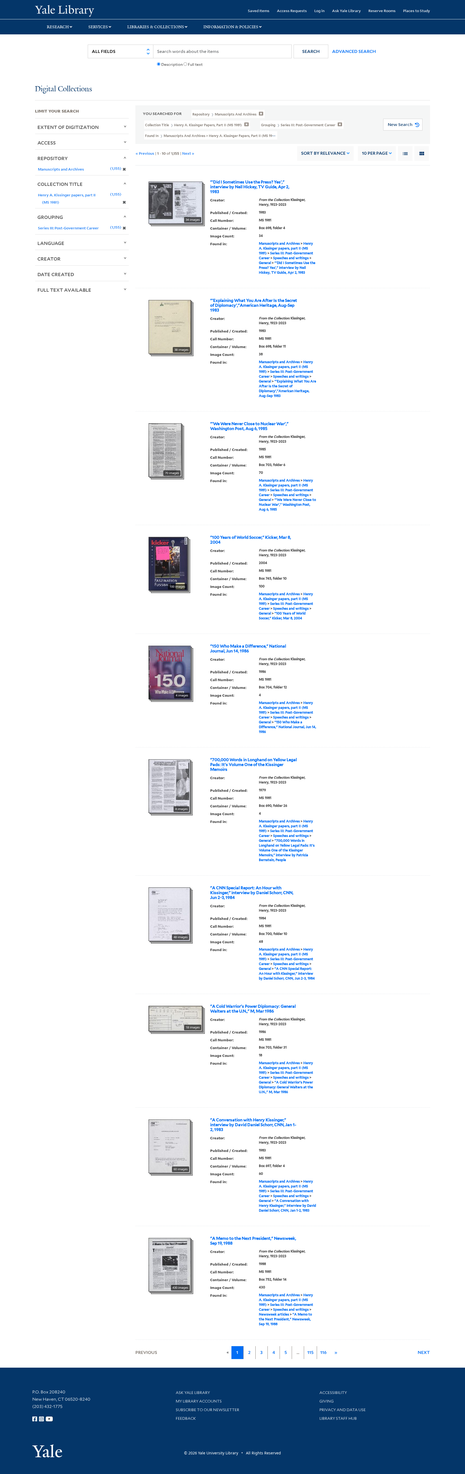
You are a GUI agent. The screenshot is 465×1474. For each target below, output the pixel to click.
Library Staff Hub (338, 1418)
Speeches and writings (291, 258)
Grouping (50, 217)
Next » (188, 153)
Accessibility (333, 1392)
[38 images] (170, 326)
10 (375, 153)
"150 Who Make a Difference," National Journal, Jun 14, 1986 (248, 648)
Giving (326, 1401)
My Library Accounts (199, 1401)
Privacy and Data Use (342, 1410)
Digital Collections (63, 89)
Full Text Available (64, 290)
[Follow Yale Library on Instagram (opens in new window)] (41, 1419)
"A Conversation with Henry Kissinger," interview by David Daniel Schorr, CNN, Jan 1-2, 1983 (253, 1125)
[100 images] (168, 563)
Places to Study (416, 10)
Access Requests (292, 10)
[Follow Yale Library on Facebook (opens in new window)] (34, 1419)
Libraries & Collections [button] (155, 27)
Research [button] (58, 27)
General (265, 263)
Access (46, 142)
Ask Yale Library (346, 10)
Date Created (55, 274)
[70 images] (165, 450)
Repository (52, 158)
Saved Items (258, 10)
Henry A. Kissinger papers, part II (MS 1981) (286, 248)
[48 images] (169, 914)
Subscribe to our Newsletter (207, 1410)
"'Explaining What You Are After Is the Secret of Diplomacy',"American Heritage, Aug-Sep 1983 (253, 305)
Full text (195, 64)
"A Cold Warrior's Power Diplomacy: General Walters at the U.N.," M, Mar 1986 (253, 1009)
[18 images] (175, 1018)
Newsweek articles (274, 1314)
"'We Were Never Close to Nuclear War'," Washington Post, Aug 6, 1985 (249, 426)
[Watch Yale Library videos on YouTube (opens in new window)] (49, 1419)
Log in (319, 10)
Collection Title (60, 184)
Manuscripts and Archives (279, 243)
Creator (49, 258)
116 (323, 1352)
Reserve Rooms (382, 10)
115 (310, 1352)
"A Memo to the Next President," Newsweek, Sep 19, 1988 (253, 1241)
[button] (311, 51)
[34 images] (175, 202)
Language (50, 243)
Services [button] (98, 27)
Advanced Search (354, 51)
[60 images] (169, 1146)
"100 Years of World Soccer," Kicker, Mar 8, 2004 (250, 540)
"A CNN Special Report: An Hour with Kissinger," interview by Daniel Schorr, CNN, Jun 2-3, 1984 (251, 893)
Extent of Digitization (68, 127)
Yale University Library (64, 10)
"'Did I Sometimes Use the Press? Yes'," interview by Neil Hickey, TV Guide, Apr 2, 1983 (249, 187)
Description (172, 64)
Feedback (186, 1418)
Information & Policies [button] (230, 27)
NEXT (424, 1352)
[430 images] (170, 1264)
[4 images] (170, 672)
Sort (323, 153)
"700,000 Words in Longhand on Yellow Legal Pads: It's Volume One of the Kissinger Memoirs (253, 764)
